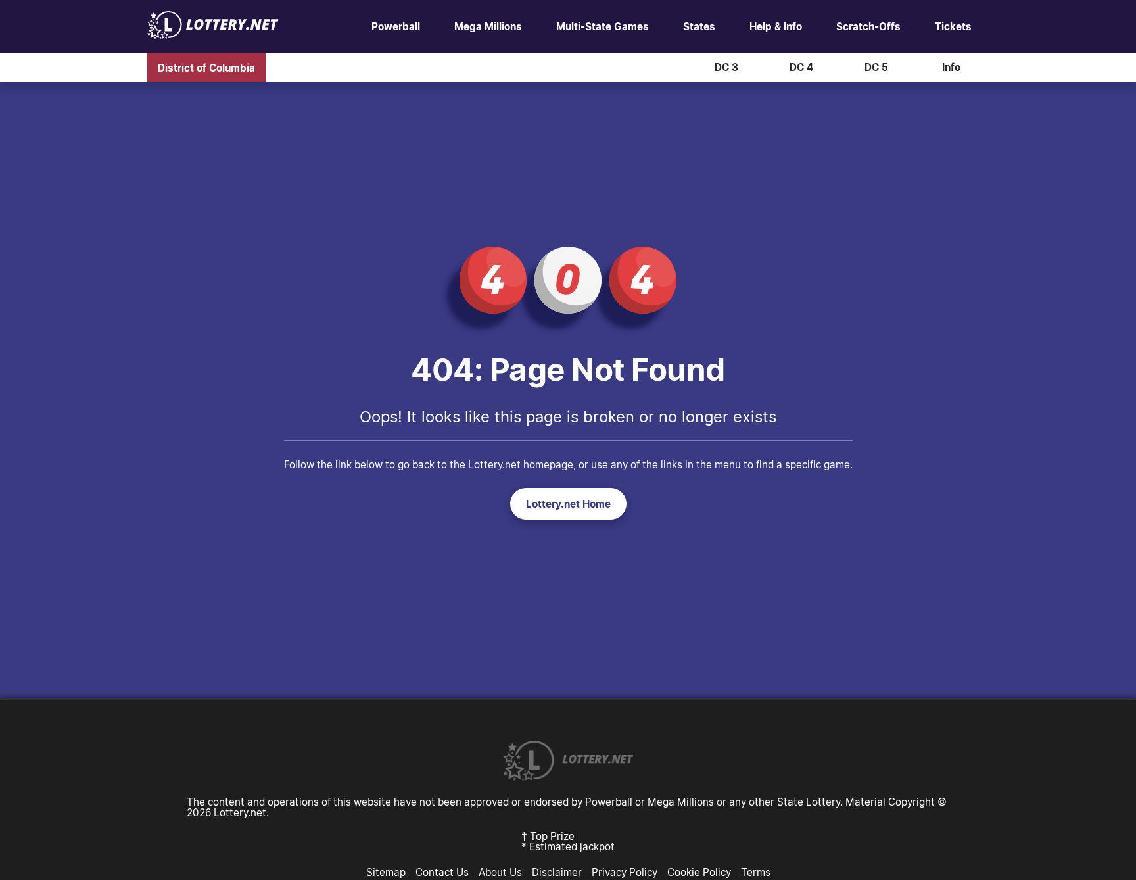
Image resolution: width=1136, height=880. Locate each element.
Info (951, 67)
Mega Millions (488, 26)
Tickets (953, 26)
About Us (500, 872)
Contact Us (442, 872)
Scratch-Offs (868, 26)
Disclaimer (557, 872)
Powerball (395, 26)
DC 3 (726, 67)
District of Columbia (206, 67)
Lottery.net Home (568, 503)
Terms (755, 872)
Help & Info (775, 26)
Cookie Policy (699, 872)
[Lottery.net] (213, 34)
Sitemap (386, 872)
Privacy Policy (624, 872)
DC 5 (876, 67)
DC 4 (801, 67)
